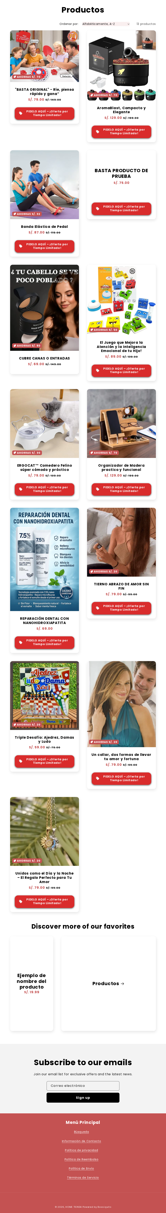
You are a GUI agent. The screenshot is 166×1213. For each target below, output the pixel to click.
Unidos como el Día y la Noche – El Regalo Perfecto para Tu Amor (44, 877)
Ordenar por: (69, 24)
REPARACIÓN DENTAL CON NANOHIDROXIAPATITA (44, 621)
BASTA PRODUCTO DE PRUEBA (121, 173)
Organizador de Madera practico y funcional (121, 467)
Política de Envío (81, 1168)
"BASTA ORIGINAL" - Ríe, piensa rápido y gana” (44, 91)
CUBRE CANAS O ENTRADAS (44, 358)
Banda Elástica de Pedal (44, 227)
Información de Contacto (81, 1141)
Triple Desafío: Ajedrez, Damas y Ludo (44, 739)
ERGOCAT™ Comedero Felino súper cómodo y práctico (44, 467)
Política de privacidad (81, 1150)
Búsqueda (81, 1132)
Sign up (83, 1097)
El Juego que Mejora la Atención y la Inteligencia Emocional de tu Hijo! (121, 346)
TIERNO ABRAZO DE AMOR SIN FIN (121, 586)
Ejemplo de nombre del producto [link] (32, 981)
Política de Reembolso (82, 1159)
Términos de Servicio (83, 1178)
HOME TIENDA (73, 1207)
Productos (106, 984)
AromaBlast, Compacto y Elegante (121, 110)
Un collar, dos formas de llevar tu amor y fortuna (121, 757)
